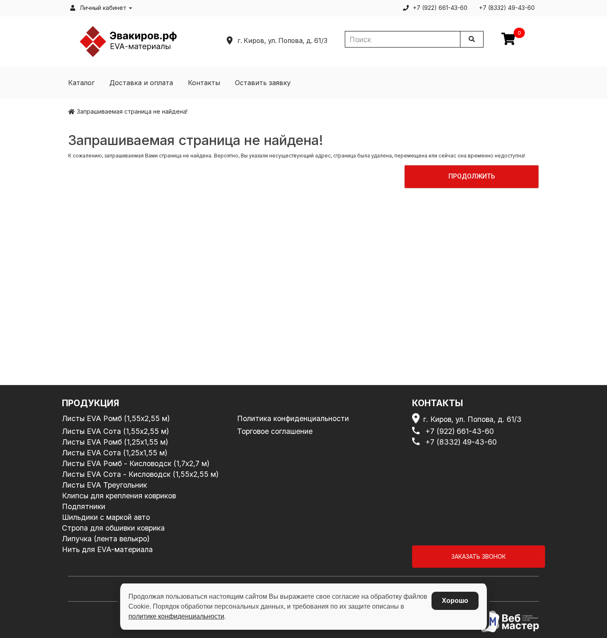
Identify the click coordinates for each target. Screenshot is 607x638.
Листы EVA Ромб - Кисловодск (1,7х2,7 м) (135, 463)
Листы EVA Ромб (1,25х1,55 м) (115, 442)
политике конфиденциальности (176, 616)
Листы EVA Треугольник (104, 485)
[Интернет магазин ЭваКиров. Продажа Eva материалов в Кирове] (128, 41)
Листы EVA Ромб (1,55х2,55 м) (116, 418)
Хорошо (455, 600)
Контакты (204, 83)
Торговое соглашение (275, 431)
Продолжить (471, 176)
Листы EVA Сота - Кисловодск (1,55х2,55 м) (140, 474)
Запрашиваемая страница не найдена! (132, 111)
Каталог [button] (81, 83)
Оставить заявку (263, 83)
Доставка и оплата (141, 83)
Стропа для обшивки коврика (113, 528)
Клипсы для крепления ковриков (119, 495)
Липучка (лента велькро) (105, 538)
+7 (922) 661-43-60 (459, 431)
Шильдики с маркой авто (106, 517)
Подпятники (83, 506)
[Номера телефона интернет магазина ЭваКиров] (417, 431)
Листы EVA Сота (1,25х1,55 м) (114, 452)
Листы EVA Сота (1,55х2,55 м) (115, 431)
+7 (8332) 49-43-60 (461, 442)
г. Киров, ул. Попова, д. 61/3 (472, 419)
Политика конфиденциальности (293, 418)
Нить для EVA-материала (107, 549)
